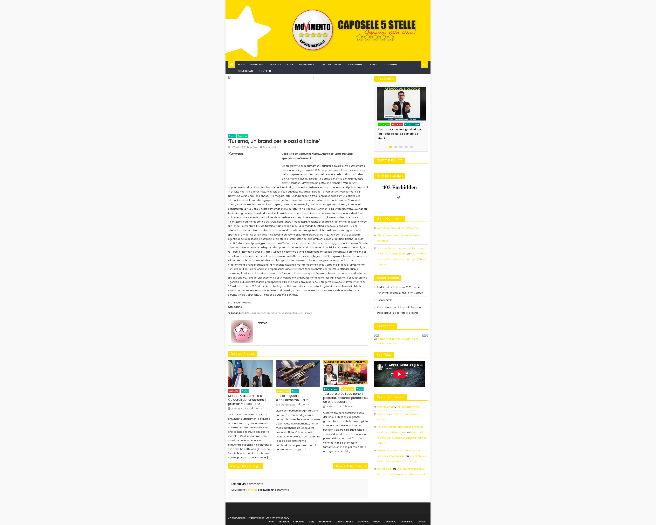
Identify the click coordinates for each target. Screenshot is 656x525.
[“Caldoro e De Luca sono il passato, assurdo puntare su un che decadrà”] (345, 372)
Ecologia (384, 124)
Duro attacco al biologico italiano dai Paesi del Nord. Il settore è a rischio (399, 133)
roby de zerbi (385, 228)
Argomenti (355, 64)
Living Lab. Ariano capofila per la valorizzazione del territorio (248, 466)
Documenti (390, 64)
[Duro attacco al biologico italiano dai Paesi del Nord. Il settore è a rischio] (402, 103)
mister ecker (384, 469)
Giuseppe (383, 235)
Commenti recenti (391, 397)
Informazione (331, 389)
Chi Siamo (275, 64)
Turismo (242, 136)
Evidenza (233, 390)
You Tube (384, 354)
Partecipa (256, 64)
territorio (298, 313)
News (232, 136)
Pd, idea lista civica (408, 228)
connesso (251, 490)
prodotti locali (248, 313)
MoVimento (283, 391)
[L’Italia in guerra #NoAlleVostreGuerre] (298, 373)
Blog (289, 64)
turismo (308, 313)
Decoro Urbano (332, 64)
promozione (274, 313)
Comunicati (245, 71)
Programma (306, 64)
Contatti (265, 71)
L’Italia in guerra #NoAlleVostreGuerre (292, 398)
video (373, 64)
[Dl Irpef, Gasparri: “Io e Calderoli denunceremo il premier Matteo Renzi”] (250, 373)
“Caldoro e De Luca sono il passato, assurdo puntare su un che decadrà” (345, 398)
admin (253, 147)
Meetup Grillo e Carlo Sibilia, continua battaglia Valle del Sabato (402, 259)
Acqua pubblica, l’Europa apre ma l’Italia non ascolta (352, 466)
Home (241, 64)
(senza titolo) (385, 300)
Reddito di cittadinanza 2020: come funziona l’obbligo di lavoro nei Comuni (400, 290)
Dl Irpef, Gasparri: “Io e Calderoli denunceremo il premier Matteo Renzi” (247, 400)
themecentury (281, 517)
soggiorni (287, 313)
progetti (261, 313)
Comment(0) (270, 147)
